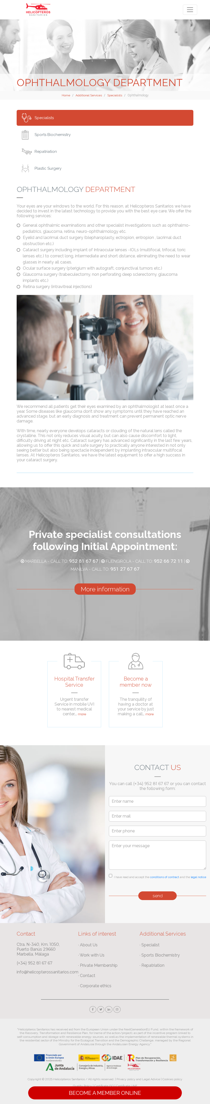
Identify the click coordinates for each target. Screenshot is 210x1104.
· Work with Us (91, 955)
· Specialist (150, 944)
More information (105, 589)
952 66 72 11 (168, 561)
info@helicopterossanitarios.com (47, 972)
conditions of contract (164, 877)
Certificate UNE (126, 1086)
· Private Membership (98, 965)
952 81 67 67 (83, 561)
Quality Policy (82, 1086)
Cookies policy (172, 1079)
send (158, 895)
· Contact (86, 975)
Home (66, 95)
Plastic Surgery (48, 168)
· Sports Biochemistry (160, 955)
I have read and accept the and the (160, 877)
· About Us (88, 944)
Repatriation (46, 151)
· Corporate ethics (94, 985)
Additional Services (89, 95)
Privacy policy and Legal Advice (138, 1079)
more (82, 714)
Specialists (114, 95)
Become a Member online (105, 1093)
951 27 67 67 (125, 569)
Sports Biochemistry (53, 134)
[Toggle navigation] (190, 10)
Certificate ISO (104, 1086)
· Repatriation (152, 965)
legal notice (198, 877)
